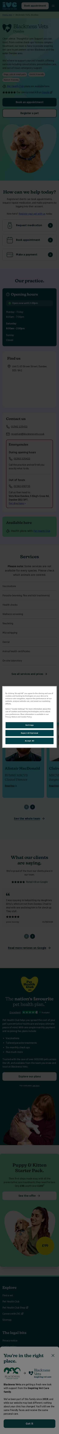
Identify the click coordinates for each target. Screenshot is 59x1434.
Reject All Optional (29, 733)
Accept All (29, 741)
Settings (29, 725)
